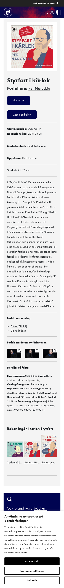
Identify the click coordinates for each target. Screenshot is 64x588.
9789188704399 (22, 409)
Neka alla (32, 580)
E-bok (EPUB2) (19, 326)
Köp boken (19, 100)
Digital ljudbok (18, 331)
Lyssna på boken (22, 114)
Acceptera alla (32, 561)
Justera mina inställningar (32, 570)
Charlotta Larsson (36, 146)
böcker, (40, 508)
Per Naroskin (39, 88)
